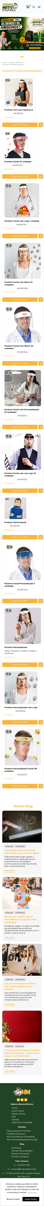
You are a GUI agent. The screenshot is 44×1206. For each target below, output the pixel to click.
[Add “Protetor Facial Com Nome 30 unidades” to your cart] (40, 363)
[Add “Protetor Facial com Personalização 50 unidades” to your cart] (40, 427)
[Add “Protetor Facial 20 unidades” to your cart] (40, 176)
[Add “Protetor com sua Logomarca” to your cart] (40, 125)
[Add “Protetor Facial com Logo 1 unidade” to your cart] (40, 236)
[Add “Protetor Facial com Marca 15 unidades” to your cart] (40, 299)
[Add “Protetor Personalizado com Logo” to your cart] (40, 722)
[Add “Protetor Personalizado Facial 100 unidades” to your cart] (40, 786)
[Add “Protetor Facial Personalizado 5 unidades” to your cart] (40, 601)
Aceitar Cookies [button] (31, 1199)
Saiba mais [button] (32, 1192)
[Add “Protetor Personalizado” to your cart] (40, 664)
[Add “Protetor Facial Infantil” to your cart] (40, 537)
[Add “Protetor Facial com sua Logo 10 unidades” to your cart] (40, 490)
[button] (33, 7)
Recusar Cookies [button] (13, 1199)
